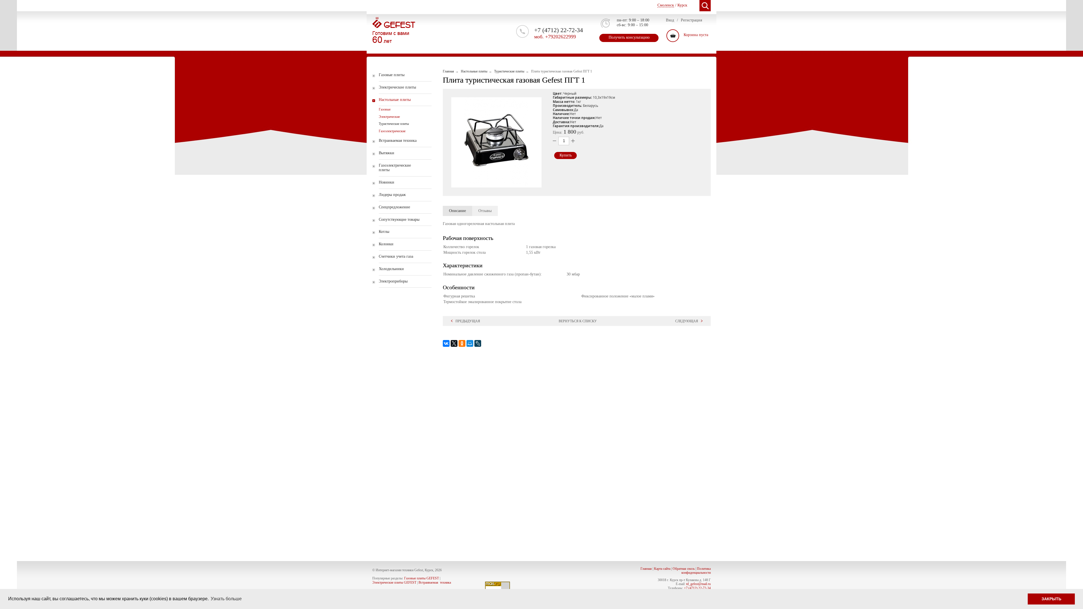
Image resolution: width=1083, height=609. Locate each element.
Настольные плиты (395, 100)
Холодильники (391, 269)
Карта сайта (662, 569)
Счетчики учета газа (396, 256)
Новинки (386, 182)
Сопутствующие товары (399, 219)
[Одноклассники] (462, 343)
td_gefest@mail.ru (698, 584)
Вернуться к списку (578, 321)
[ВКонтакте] (446, 343)
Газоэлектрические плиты (395, 167)
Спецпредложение (394, 207)
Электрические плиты (397, 87)
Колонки (386, 244)
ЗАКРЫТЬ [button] (1051, 599)
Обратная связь (684, 569)
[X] (454, 343)
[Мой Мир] (469, 343)
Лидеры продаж (392, 195)
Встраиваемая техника (398, 140)
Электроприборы (393, 281)
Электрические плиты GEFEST (394, 582)
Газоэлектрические (392, 131)
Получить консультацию (629, 37)
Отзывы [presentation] (485, 211)
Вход (670, 20)
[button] (496, 142)
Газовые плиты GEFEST (421, 578)
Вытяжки (386, 153)
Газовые (385, 109)
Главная (646, 569)
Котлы (384, 232)
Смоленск (665, 5)
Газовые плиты (391, 75)
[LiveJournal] (477, 343)
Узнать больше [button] (226, 598)
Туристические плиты (394, 124)
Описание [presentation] (457, 211)
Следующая (686, 321)
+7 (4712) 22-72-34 (697, 588)
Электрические (389, 117)
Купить (566, 155)
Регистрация (691, 20)
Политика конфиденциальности (696, 571)
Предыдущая (467, 321)
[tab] (457, 211)
